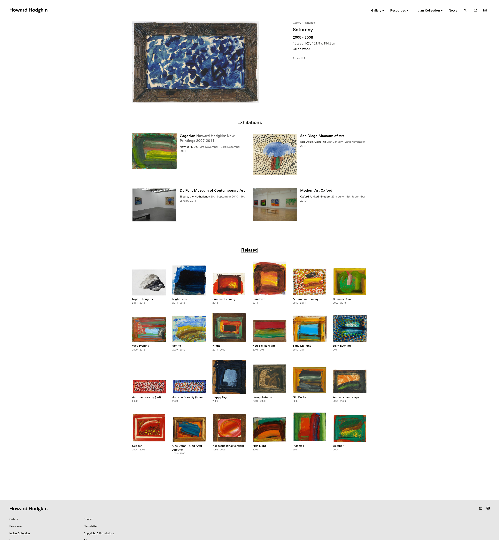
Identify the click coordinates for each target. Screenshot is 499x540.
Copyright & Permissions (99, 533)
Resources (15, 526)
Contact (88, 519)
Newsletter (91, 526)
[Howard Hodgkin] (28, 10)
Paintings (309, 22)
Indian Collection (19, 533)
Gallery (297, 22)
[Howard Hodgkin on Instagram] (485, 10)
